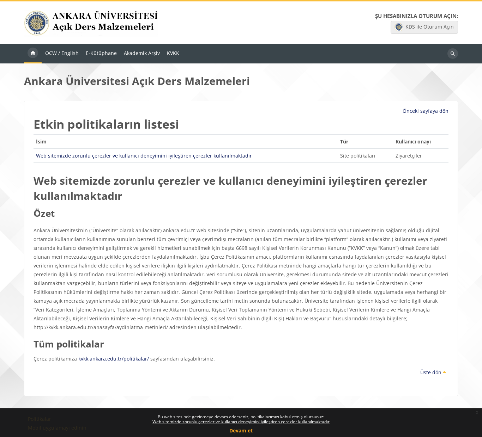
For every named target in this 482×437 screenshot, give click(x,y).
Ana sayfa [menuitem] (33, 53)
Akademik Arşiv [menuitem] (142, 53)
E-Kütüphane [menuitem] (101, 53)
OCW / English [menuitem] (62, 53)
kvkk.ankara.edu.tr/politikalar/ (113, 358)
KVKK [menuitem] (173, 53)
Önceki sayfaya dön (425, 110)
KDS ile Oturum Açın (429, 26)
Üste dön (431, 372)
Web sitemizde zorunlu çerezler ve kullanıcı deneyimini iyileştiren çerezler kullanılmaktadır (241, 422)
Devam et (241, 430)
